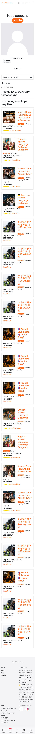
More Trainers (7, 87)
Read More (17, 131)
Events (3, 670)
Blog (2, 673)
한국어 (26, 705)
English (21, 705)
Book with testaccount (11, 77)
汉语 (30, 705)
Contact (3, 675)
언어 (19, 3)
